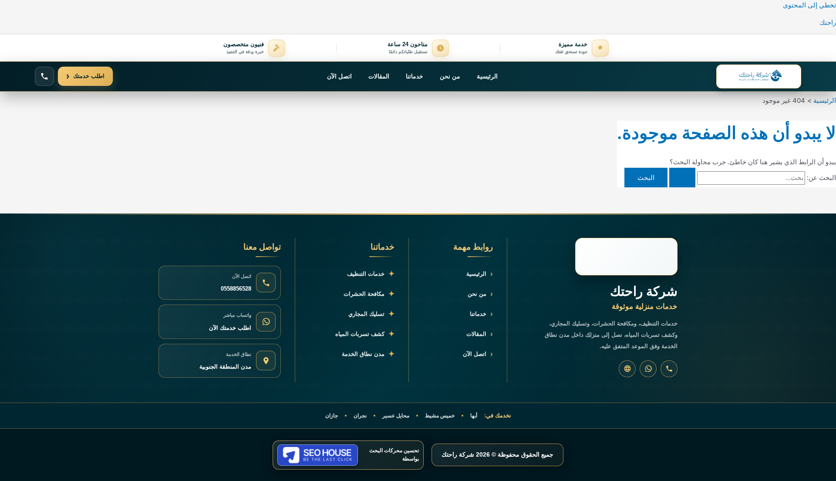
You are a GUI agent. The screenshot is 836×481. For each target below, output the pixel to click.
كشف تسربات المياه (364, 334)
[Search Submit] (682, 177)
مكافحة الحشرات (369, 294)
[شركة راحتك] (626, 256)
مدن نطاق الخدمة (368, 354)
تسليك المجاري (371, 314)
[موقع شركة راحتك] (627, 368)
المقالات (378, 76)
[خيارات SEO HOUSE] (317, 455)
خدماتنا (414, 76)
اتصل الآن (339, 76)
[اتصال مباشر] (44, 76)
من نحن (450, 76)
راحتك (827, 22)
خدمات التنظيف (370, 274)
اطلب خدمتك (85, 76)
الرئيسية (487, 76)
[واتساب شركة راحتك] (648, 368)
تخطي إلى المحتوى (809, 5)
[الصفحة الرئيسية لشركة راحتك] (758, 76)
